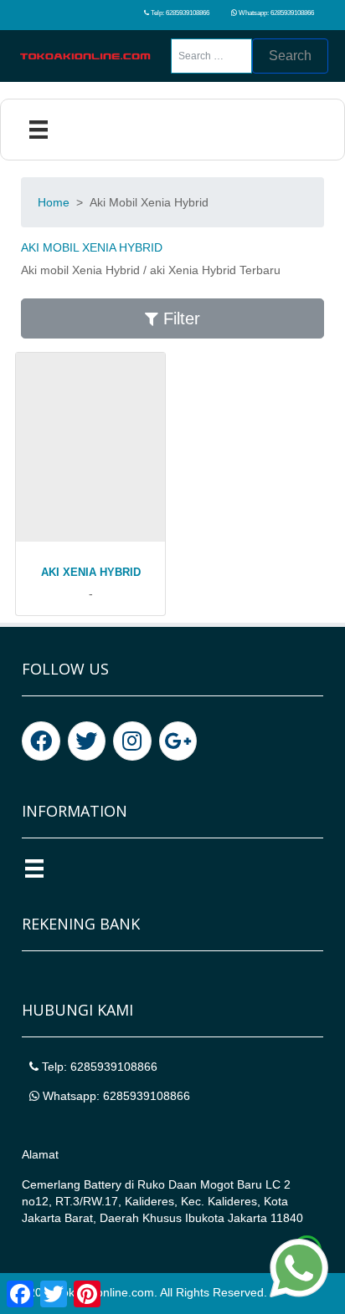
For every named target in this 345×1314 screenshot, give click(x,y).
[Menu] (38, 129)
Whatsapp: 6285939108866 (275, 13)
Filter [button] (179, 318)
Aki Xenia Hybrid (91, 572)
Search (290, 55)
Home (54, 202)
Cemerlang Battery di (79, 1184)
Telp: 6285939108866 (179, 13)
